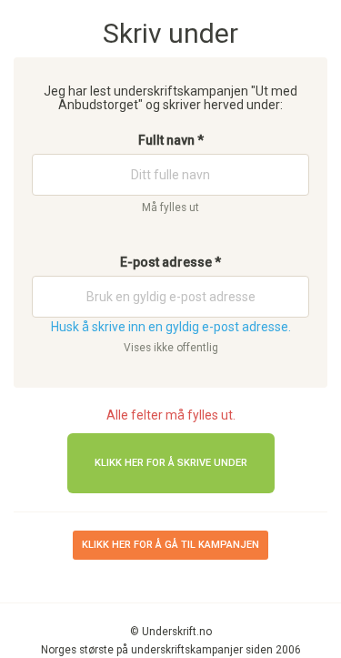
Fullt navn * (171, 140)
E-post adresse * (170, 262)
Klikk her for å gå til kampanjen (170, 545)
